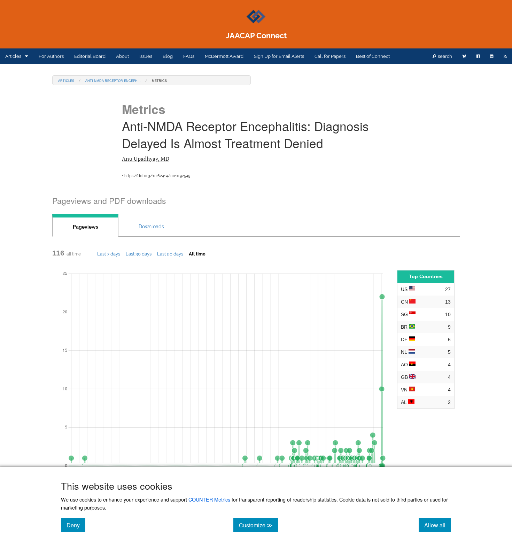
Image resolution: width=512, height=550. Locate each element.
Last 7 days (108, 254)
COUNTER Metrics (209, 499)
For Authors (51, 56)
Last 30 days (139, 254)
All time (197, 254)
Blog (168, 56)
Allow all (437, 525)
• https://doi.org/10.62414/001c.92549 (156, 176)
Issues (145, 56)
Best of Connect (373, 56)
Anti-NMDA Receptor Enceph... (113, 80)
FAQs (188, 56)
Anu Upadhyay (145, 158)
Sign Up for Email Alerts (279, 56)
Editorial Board (90, 56)
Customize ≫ (258, 525)
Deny (76, 525)
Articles (13, 56)
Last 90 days (170, 254)
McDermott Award (224, 56)
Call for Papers (330, 56)
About (122, 56)
